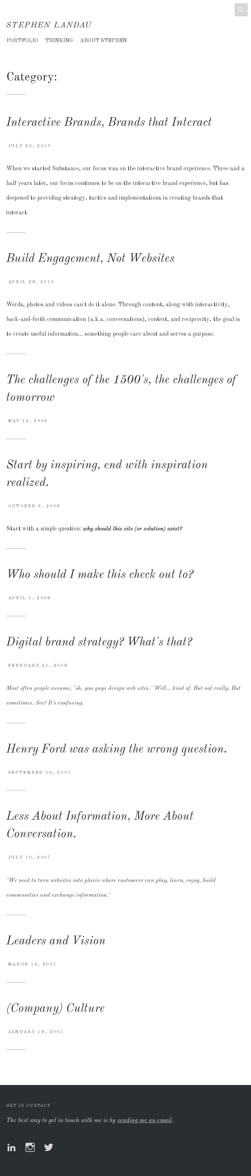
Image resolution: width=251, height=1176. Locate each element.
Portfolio (22, 40)
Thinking (59, 40)
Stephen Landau (49, 25)
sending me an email (144, 1120)
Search (241, 9)
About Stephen (103, 40)
